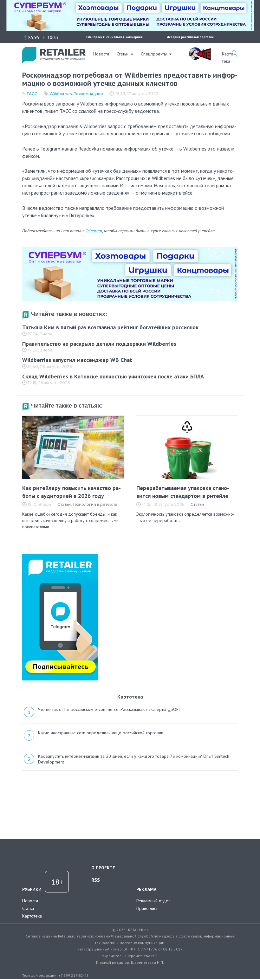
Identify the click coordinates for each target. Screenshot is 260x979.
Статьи (122, 54)
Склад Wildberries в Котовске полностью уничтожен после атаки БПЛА (113, 376)
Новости (101, 54)
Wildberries (60, 93)
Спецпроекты (154, 54)
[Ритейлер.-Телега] (60, 556)
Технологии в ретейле (95, 504)
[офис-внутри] (130, 250)
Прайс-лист (147, 908)
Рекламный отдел (153, 901)
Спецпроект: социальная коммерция (114, 37)
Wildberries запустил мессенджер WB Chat (77, 360)
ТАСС (32, 93)
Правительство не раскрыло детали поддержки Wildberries (99, 343)
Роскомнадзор (88, 93)
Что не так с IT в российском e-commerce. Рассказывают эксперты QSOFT (109, 709)
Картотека (32, 916)
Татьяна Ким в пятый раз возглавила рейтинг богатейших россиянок (110, 327)
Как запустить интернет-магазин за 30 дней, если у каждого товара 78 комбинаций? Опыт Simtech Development (133, 759)
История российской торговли (190, 37)
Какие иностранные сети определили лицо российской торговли (100, 733)
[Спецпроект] (200, 50)
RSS (95, 880)
